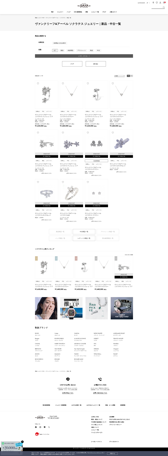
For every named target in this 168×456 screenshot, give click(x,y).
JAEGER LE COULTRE (80, 344)
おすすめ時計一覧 (76, 405)
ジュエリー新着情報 (60, 405)
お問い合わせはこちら (100, 393)
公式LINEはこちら (67, 393)
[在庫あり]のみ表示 (60, 43)
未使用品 (70, 50)
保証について (95, 427)
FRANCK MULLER (118, 339)
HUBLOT (96, 339)
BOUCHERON (39, 360)
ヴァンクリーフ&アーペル (52, 17)
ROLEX (37, 334)
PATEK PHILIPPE (99, 334)
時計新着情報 (46, 405)
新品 (62, 50)
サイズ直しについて (96, 424)
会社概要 (111, 417)
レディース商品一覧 (84, 238)
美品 (91, 50)
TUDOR (80, 354)
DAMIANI (57, 354)
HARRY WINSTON (60, 344)
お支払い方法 (95, 417)
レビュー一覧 (95, 430)
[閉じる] (22, 442)
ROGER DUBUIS (59, 339)
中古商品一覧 (84, 231)
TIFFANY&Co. (97, 354)
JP (147, 3)
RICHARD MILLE (78, 360)
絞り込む (96, 64)
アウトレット (81, 50)
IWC (95, 344)
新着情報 (122, 405)
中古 (98, 50)
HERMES (96, 349)
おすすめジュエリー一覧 (93, 405)
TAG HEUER (58, 349)
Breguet (37, 339)
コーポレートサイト (96, 441)
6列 (131, 75)
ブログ (104, 12)
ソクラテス (62, 17)
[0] (164, 2)
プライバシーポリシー (96, 452)
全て (55, 50)
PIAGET (115, 354)
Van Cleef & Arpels (80, 349)
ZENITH (37, 354)
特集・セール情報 (110, 405)
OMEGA (76, 334)
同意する (112, 453)
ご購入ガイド (113, 12)
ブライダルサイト (114, 441)
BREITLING (38, 349)
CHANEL (37, 344)
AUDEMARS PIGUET (119, 334)
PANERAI (115, 344)
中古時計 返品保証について (98, 422)
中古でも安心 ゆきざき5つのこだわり (119, 419)
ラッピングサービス (96, 432)
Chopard (116, 349)
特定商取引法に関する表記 (116, 422)
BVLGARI (57, 360)
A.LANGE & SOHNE (80, 339)
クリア (72, 64)
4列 (128, 75)
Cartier (57, 334)
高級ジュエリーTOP (39, 17)
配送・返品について (96, 419)
